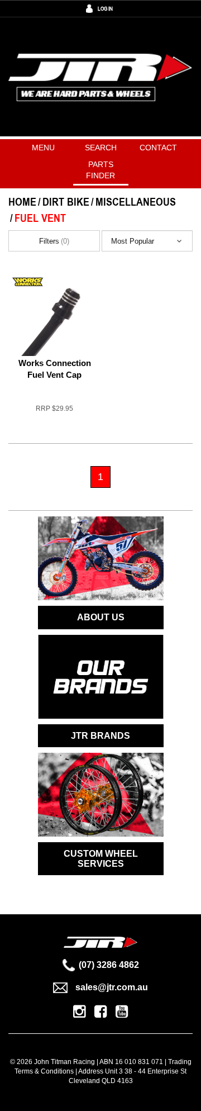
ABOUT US (101, 617)
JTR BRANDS (100, 735)
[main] (100, 390)
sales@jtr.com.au (111, 987)
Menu (43, 147)
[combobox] (147, 240)
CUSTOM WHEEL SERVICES (101, 858)
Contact (158, 147)
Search (101, 147)
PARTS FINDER (100, 170)
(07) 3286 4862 (109, 965)
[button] (147, 240)
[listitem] (54, 350)
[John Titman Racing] (100, 77)
